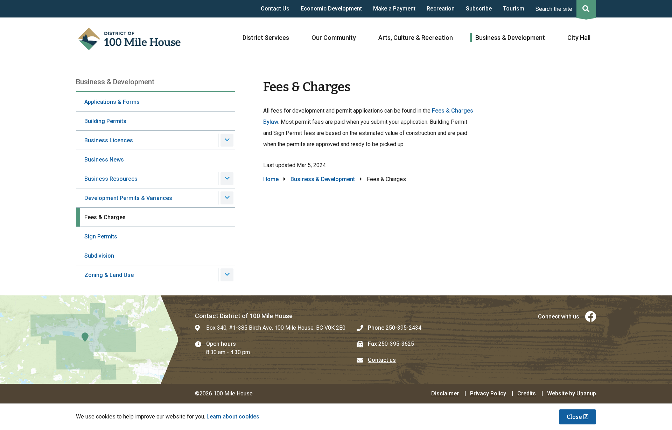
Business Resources (111, 178)
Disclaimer (445, 393)
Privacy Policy (488, 393)
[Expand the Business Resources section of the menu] (226, 178)
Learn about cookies (232, 416)
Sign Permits (100, 236)
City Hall (578, 37)
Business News (104, 159)
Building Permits (105, 121)
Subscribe (479, 8)
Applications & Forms (112, 102)
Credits (526, 393)
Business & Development (510, 37)
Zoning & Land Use (109, 275)
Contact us (382, 360)
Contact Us (275, 8)
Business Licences (108, 140)
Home (271, 179)
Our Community (334, 37)
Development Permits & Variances (128, 198)
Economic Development (331, 8)
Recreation (441, 8)
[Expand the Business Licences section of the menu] (226, 140)
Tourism (513, 8)
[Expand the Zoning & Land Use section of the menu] (226, 274)
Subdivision (99, 255)
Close (574, 417)
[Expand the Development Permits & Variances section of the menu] (226, 197)
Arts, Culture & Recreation (415, 37)
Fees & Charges (105, 217)
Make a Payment (394, 8)
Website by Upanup (571, 393)
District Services (266, 37)
